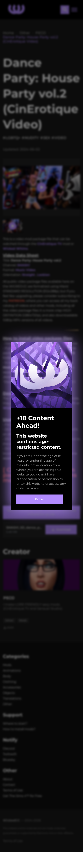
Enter (39, 499)
